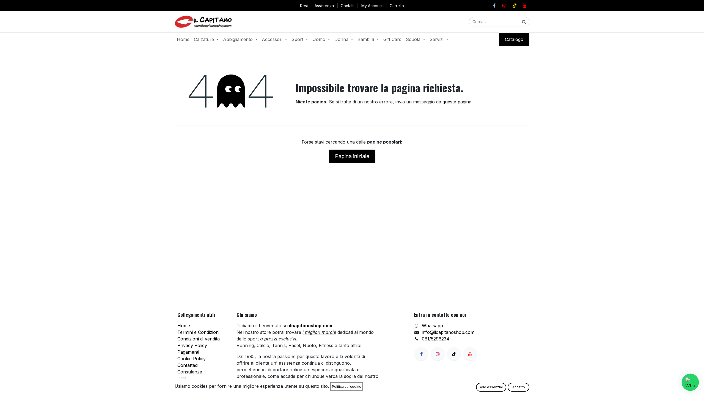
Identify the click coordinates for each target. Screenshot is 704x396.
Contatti (347, 5)
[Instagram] (504, 5)
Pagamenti (188, 352)
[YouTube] (524, 5)
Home (183, 325)
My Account (372, 5)
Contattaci (187, 365)
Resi (304, 5)
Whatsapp (432, 325)
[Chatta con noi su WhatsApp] (690, 382)
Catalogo (514, 39)
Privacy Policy (192, 345)
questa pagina (456, 102)
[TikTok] (514, 5)
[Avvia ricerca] (524, 21)
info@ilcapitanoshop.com (448, 332)
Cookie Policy (191, 358)
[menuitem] (183, 39)
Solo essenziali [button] (491, 387)
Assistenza (324, 5)
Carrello (397, 5)
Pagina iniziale (352, 156)
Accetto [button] (518, 387)
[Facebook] (494, 5)
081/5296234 (435, 339)
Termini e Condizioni (198, 332)
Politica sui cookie (346, 386)
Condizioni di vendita (198, 339)
